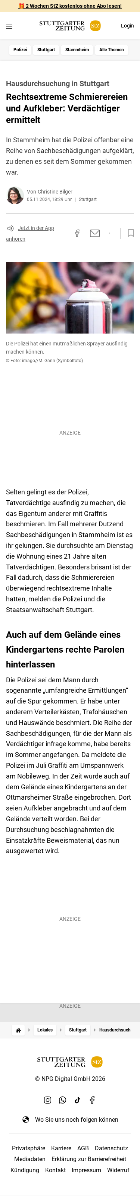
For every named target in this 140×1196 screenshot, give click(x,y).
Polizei (20, 49)
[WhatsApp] (63, 1100)
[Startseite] (18, 1030)
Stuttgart (46, 49)
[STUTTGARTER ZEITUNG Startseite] (70, 25)
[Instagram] (48, 1100)
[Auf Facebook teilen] (77, 233)
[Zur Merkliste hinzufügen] (129, 233)
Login (127, 26)
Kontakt (55, 1170)
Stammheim (77, 49)
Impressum (86, 1170)
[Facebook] (93, 1100)
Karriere (61, 1148)
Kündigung (24, 1170)
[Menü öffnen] (9, 26)
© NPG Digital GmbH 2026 (70, 1078)
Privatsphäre (28, 1148)
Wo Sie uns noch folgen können (76, 1119)
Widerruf (118, 1170)
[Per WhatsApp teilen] (109, 233)
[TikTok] (78, 1100)
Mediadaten (30, 1159)
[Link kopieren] (64, 233)
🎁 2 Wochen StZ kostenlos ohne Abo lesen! (70, 6)
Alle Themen (111, 49)
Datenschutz (111, 1148)
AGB (83, 1148)
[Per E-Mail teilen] (95, 233)
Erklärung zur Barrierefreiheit (89, 1159)
